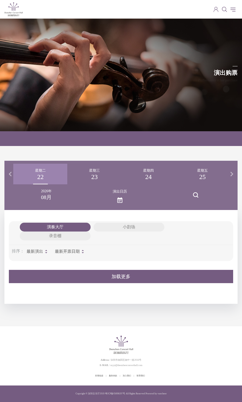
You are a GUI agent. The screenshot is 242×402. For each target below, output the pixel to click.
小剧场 (129, 227)
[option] (40, 174)
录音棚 (55, 236)
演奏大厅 (55, 227)
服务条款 (113, 376)
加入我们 (127, 376)
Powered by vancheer (156, 393)
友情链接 (99, 376)
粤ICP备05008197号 (115, 393)
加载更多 (121, 276)
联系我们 (141, 376)
